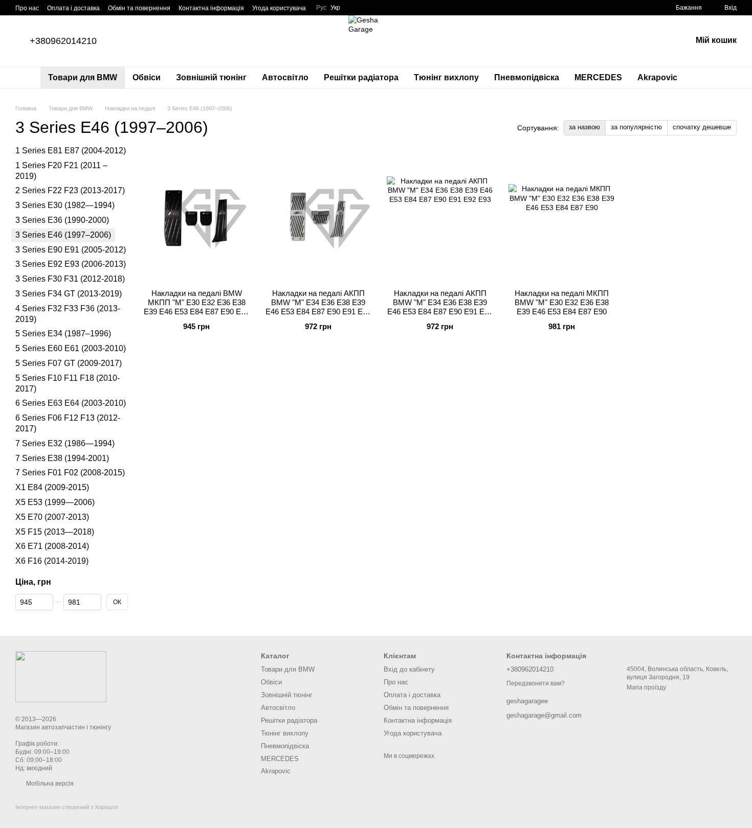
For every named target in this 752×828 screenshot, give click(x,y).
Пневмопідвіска (526, 77)
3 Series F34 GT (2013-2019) (68, 293)
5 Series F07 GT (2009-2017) (68, 363)
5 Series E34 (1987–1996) (63, 334)
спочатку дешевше (702, 127)
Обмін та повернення (139, 8)
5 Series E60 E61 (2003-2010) (70, 348)
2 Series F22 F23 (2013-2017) (70, 191)
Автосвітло (285, 77)
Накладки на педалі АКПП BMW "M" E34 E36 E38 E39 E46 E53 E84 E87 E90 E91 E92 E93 (318, 307)
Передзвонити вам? (535, 683)
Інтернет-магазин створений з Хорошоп (66, 807)
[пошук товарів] (703, 78)
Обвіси (146, 77)
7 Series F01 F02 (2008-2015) (70, 473)
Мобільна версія (49, 783)
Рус (321, 8)
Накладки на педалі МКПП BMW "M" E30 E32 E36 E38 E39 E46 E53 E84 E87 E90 (562, 302)
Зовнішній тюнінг (211, 77)
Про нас (27, 8)
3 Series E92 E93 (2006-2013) (70, 264)
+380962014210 (63, 40)
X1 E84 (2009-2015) (52, 487)
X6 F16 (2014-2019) (52, 561)
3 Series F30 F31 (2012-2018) (70, 278)
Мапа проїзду (646, 687)
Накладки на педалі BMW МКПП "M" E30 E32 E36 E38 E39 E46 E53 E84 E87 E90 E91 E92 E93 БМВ (196, 307)
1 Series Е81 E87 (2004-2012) (70, 150)
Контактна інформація (211, 8)
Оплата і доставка (73, 8)
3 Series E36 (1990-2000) (62, 220)
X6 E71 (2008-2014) (52, 546)
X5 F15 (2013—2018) (54, 531)
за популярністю (636, 127)
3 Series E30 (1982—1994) (65, 205)
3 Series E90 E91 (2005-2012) (70, 249)
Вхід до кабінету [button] (409, 669)
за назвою (584, 127)
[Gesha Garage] (60, 676)
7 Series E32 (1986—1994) (65, 443)
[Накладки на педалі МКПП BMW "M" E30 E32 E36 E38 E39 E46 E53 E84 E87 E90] (561, 217)
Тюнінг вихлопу (446, 77)
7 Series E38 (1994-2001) (62, 458)
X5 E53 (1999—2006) (55, 502)
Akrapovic (657, 77)
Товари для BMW (82, 77)
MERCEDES (598, 77)
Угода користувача (279, 8)
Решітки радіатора (361, 77)
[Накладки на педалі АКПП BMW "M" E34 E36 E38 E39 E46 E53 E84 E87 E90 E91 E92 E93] (318, 217)
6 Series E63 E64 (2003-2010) (70, 403)
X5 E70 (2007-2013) (52, 517)
